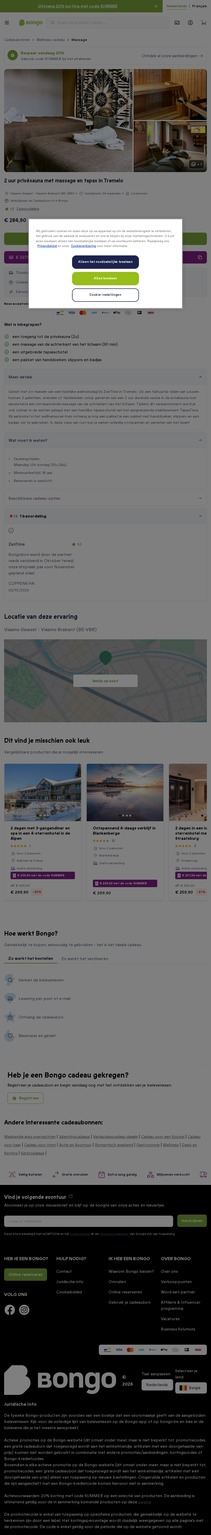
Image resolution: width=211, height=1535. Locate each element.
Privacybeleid (47, 246)
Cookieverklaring (83, 246)
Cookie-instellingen (105, 294)
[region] (105, 263)
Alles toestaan (105, 278)
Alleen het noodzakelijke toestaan (105, 262)
